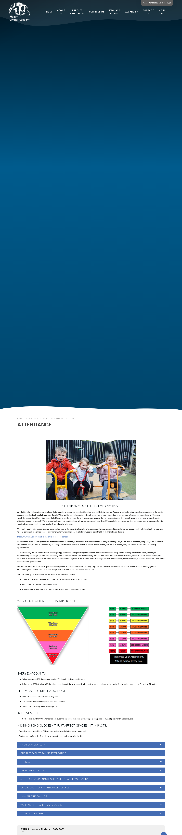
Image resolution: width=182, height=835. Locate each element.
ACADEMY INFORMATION (63, 419)
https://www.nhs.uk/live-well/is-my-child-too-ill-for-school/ (42, 536)
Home (20, 419)
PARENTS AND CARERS (36, 419)
